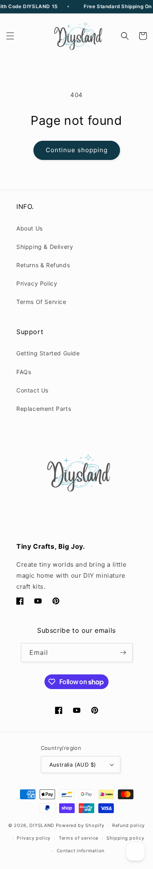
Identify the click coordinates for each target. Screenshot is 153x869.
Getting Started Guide (48, 353)
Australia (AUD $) (72, 764)
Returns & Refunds (43, 265)
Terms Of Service (41, 301)
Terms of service (78, 838)
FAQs (23, 371)
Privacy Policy (36, 283)
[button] (10, 36)
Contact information (80, 850)
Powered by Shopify (80, 825)
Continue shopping (77, 150)
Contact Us (32, 390)
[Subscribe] (123, 652)
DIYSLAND (41, 825)
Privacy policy (34, 838)
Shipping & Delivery (44, 246)
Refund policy (128, 825)
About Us (29, 228)
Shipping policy (125, 838)
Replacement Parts (43, 408)
